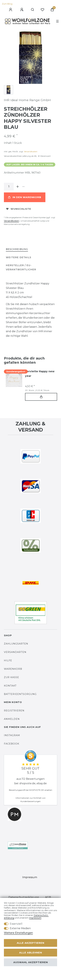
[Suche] (33, 10)
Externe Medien (20, 928)
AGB (48, 897)
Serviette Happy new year (39, 373)
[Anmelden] (11, 9)
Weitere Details (18, 257)
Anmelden (12, 719)
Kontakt (10, 685)
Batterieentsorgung (20, 694)
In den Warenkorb (27, 197)
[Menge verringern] (23, 186)
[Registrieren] (22, 9)
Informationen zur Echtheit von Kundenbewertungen (31, 800)
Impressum (29, 877)
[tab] (17, 249)
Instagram (12, 735)
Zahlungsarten (16, 643)
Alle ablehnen (30, 952)
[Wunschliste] (42, 10)
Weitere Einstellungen (18, 932)
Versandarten (15, 652)
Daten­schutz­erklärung (23, 897)
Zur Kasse (11, 677)
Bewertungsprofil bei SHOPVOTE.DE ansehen (30, 790)
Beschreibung (17, 249)
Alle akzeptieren (30, 942)
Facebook (11, 743)
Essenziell (16, 923)
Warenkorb (13, 668)
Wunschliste (21, 208)
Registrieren (14, 710)
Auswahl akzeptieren (30, 962)
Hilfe (8, 660)
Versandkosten (30, 151)
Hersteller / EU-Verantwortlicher (21, 267)
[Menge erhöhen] (17, 186)
